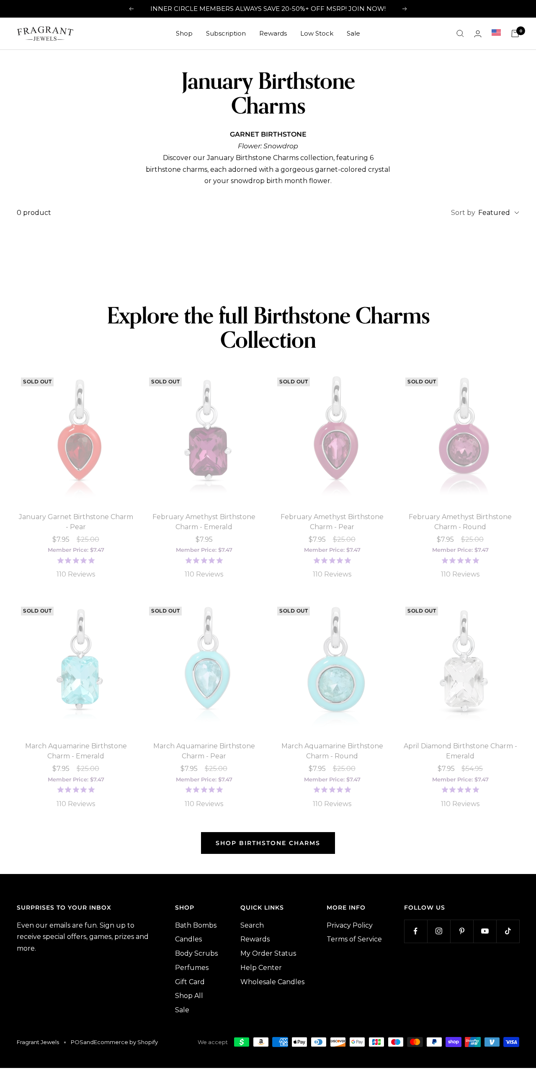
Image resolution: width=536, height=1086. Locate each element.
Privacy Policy (350, 925)
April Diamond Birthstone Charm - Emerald (460, 751)
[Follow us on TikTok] (507, 931)
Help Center (261, 968)
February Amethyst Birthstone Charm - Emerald (203, 522)
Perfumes (192, 968)
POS (77, 1042)
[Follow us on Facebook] (415, 931)
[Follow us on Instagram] (438, 931)
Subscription (226, 33)
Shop (184, 33)
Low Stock (316, 33)
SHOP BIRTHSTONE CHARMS (268, 843)
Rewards (273, 33)
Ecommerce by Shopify (126, 1042)
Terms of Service (354, 939)
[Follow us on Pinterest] (461, 931)
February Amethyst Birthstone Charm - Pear (332, 522)
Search (252, 925)
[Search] (460, 33)
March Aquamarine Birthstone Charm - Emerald (76, 751)
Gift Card (190, 982)
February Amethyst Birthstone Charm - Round (460, 522)
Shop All (189, 996)
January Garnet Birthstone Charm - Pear (76, 522)
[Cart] (515, 33)
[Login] (478, 33)
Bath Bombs (195, 925)
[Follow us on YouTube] (484, 931)
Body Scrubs (196, 953)
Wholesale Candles (272, 982)
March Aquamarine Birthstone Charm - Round (332, 751)
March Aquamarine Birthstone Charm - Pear (204, 751)
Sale (353, 33)
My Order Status (268, 953)
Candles (188, 939)
